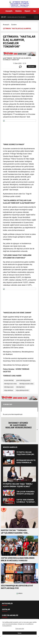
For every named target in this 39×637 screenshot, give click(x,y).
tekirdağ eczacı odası (10, 383)
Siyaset (27, 11)
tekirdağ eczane (8, 387)
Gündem (18, 11)
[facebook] (9, 67)
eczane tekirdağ (8, 380)
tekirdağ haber (20, 387)
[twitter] (11, 67)
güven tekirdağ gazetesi (23, 380)
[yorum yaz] (20, 67)
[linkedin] (13, 67)
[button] (37, 11)
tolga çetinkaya (8, 390)
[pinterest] (15, 67)
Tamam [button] (19, 633)
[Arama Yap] (36, 17)
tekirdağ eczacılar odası (26, 383)
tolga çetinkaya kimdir (22, 390)
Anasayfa (9, 11)
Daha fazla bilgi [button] (20, 628)
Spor (35, 11)
